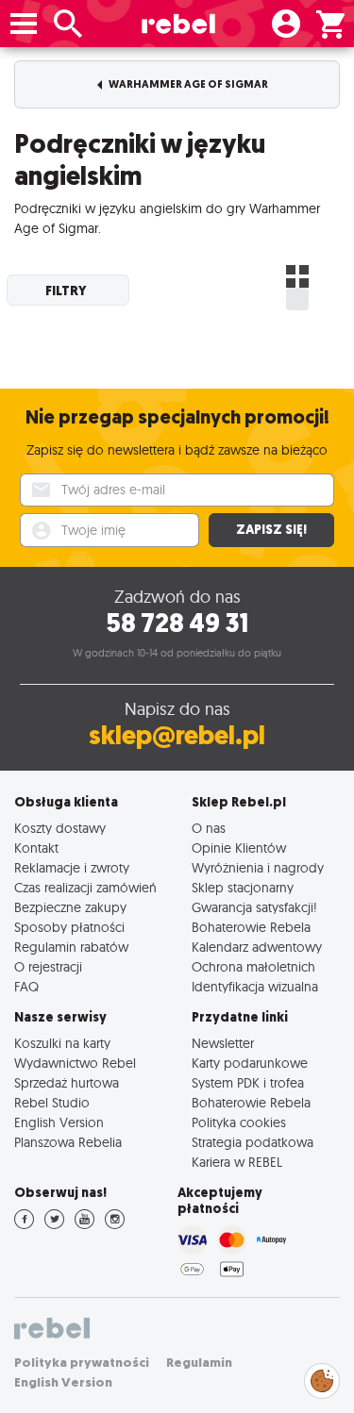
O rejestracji (48, 966)
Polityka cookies (239, 1122)
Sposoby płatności (69, 927)
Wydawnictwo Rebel (75, 1063)
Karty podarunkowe (250, 1063)
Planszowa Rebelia (68, 1142)
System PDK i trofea (248, 1082)
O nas (209, 828)
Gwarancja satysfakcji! (254, 907)
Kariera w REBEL (237, 1162)
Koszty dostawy (60, 828)
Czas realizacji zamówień (85, 887)
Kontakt (36, 847)
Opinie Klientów (239, 847)
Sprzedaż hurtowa (66, 1082)
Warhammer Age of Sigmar (187, 84)
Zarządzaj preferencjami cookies (322, 1378)
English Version (59, 1122)
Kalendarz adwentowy (257, 947)
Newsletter (223, 1043)
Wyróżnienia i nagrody (258, 867)
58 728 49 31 (177, 623)
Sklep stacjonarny (243, 887)
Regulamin (199, 1362)
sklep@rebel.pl (177, 735)
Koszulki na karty (62, 1043)
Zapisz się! (271, 530)
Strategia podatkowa (252, 1142)
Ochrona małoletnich (253, 966)
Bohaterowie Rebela (251, 927)
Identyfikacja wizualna (255, 986)
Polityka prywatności (81, 1362)
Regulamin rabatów (71, 947)
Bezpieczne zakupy (70, 907)
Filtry (66, 290)
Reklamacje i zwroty (71, 867)
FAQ (26, 986)
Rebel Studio (52, 1102)
